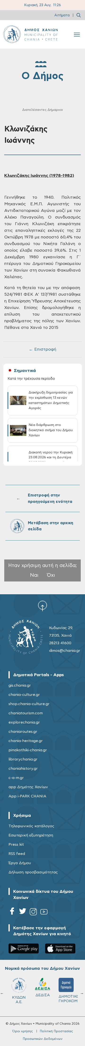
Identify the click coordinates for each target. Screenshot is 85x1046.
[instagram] (33, 912)
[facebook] (12, 912)
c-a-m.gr (16, 778)
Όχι (51, 575)
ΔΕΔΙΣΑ (42, 995)
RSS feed (16, 854)
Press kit (16, 844)
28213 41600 (60, 643)
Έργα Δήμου (19, 863)
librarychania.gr (23, 759)
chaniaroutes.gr (22, 731)
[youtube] (43, 912)
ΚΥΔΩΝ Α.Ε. (19, 1000)
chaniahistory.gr (23, 768)
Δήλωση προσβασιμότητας (33, 872)
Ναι (34, 575)
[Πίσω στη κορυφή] (42, 606)
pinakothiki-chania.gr (27, 750)
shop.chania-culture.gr (29, 704)
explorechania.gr (24, 722)
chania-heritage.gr (25, 741)
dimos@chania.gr (64, 651)
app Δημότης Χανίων (28, 787)
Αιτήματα (62, 15)
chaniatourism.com (25, 713)
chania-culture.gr (24, 695)
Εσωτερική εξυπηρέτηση (30, 835)
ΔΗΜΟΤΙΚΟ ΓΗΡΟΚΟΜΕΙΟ (68, 999)
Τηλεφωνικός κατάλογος (31, 826)
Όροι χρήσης (22, 1031)
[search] (78, 15)
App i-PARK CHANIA (27, 796)
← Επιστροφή (42, 349)
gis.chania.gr (19, 685)
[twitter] (22, 912)
